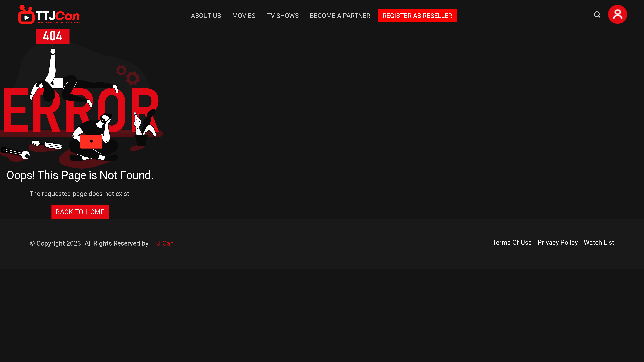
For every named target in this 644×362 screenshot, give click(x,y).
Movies (243, 15)
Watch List (599, 242)
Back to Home (80, 212)
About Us (206, 15)
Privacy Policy (558, 242)
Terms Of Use (512, 242)
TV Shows (283, 15)
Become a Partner (340, 15)
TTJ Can (162, 243)
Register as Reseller (417, 15)
